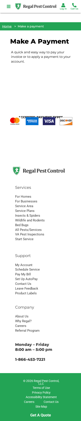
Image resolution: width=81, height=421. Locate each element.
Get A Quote (40, 415)
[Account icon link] (63, 5)
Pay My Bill (23, 274)
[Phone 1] (74, 5)
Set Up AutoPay (26, 279)
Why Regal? (23, 321)
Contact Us (23, 284)
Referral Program (27, 331)
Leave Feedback (26, 288)
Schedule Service (27, 269)
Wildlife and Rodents (30, 220)
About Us (22, 316)
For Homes (23, 197)
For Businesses (26, 201)
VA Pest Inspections (29, 234)
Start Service (24, 239)
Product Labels (26, 293)
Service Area (24, 206)
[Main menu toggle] (8, 6)
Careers (20, 326)
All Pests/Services (28, 230)
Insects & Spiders (27, 216)
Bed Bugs (22, 225)
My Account (23, 265)
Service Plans (25, 211)
